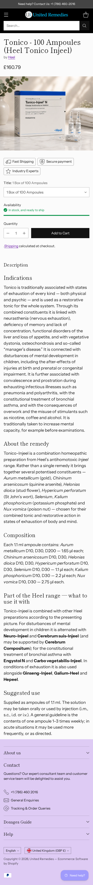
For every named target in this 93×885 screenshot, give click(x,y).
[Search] (84, 25)
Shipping (11, 246)
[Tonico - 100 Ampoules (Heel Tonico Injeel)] (46, 113)
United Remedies (42, 859)
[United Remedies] (46, 14)
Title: (25, 183)
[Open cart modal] (85, 14)
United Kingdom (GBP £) (49, 850)
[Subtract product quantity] (8, 233)
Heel (11, 57)
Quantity (11, 223)
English (11, 850)
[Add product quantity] (24, 233)
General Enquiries (25, 800)
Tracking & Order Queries (30, 808)
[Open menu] (6, 14)
